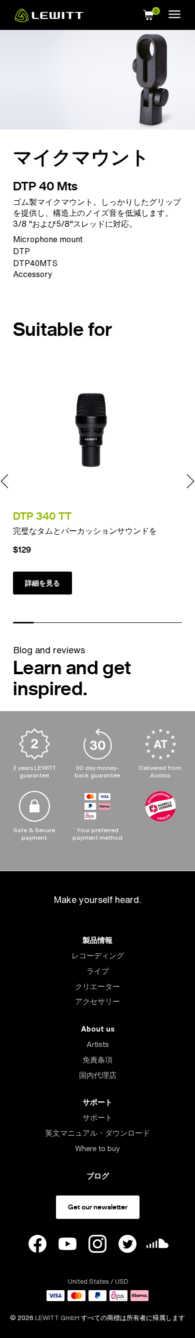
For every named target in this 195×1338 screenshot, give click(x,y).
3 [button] (66, 623)
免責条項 (97, 1059)
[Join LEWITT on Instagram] (97, 1245)
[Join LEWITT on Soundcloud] (157, 1246)
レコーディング (98, 955)
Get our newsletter (98, 1207)
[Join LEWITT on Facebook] (37, 1245)
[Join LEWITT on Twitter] (127, 1245)
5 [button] (108, 623)
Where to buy (97, 1148)
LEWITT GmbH (57, 1318)
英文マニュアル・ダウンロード (97, 1133)
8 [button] (171, 623)
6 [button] (129, 623)
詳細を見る (42, 583)
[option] (97, 481)
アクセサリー (97, 1001)
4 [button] (87, 623)
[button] (148, 13)
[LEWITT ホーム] (49, 19)
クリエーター (97, 986)
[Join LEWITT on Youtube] (67, 1245)
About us (97, 1029)
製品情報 (97, 940)
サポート (97, 1102)
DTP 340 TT (42, 516)
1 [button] (23, 623)
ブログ (97, 1176)
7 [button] (150, 623)
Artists (97, 1044)
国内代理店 (97, 1075)
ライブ (97, 971)
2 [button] (44, 623)
